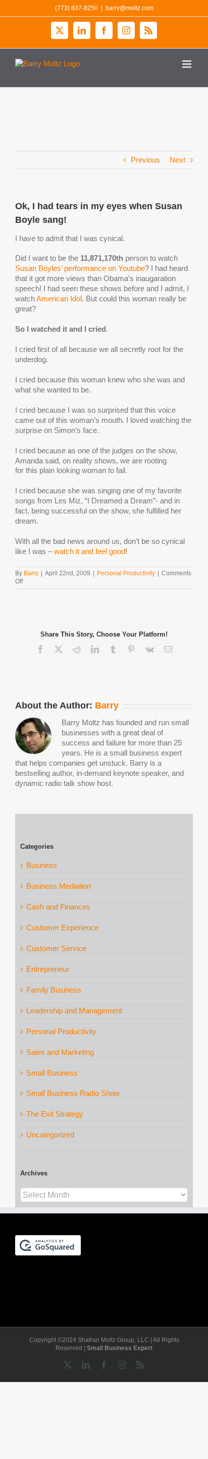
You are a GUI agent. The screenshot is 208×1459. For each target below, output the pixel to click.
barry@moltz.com (129, 8)
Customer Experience (62, 927)
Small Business (52, 1073)
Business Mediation (58, 886)
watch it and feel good (89, 551)
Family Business (53, 989)
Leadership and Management (74, 1010)
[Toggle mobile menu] (187, 64)
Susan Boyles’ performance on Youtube (80, 268)
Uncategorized (50, 1134)
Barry (31, 573)
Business (41, 865)
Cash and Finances (58, 906)
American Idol (59, 298)
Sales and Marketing (60, 1052)
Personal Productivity (126, 573)
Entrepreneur (47, 969)
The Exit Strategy (54, 1114)
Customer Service (56, 948)
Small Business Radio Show (73, 1093)
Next (177, 159)
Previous (145, 159)
